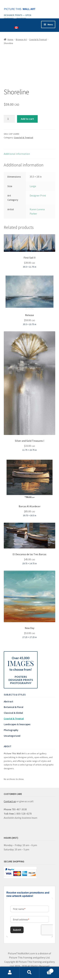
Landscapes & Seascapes (17, 724)
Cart (45, 969)
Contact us (10, 801)
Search (29, 972)
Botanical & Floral (13, 707)
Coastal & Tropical (38, 39)
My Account (10, 972)
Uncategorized (12, 735)
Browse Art (21, 39)
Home (10, 39)
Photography (11, 730)
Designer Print (38, 195)
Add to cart (27, 118)
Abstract (8, 701)
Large (33, 186)
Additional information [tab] (17, 153)
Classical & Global (13, 712)
